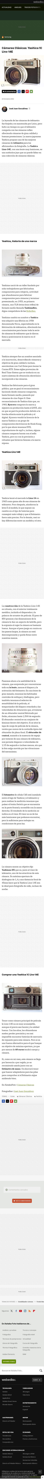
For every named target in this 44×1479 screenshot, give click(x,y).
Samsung (8, 37)
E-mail (31, 91)
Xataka (4, 1392)
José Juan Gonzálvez (24, 1091)
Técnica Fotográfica (9, 1347)
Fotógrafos (6, 1334)
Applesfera (6, 1398)
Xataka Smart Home (9, 1401)
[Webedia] (38, 1)
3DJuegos (26, 1392)
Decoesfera (6, 1439)
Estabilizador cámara (25, 1302)
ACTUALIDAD (6, 7)
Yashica (39, 1096)
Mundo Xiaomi (7, 1404)
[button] (19, 108)
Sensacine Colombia (30, 1460)
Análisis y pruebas (9, 1330)
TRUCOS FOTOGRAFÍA (32, 7)
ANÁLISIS (17, 7)
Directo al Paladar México (11, 1463)
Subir (35, 1380)
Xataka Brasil (7, 1457)
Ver (23, 1201)
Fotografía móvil (29, 1334)
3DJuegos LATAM (28, 1454)
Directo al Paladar (8, 1421)
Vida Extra (26, 1395)
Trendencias (6, 1436)
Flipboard (27, 91)
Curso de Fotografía (30, 1343)
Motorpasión (27, 1421)
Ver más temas (9, 1361)
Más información (35, 1477)
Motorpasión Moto (29, 1424)
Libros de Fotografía (9, 1343)
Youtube (20, 1310)
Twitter (23, 91)
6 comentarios (10, 91)
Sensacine (26, 1406)
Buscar (41, 1370)
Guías (12, 1096)
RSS (29, 1310)
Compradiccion (7, 1442)
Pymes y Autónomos (30, 1439)
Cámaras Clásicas (25, 1085)
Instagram (25, 1310)
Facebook (19, 91)
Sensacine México (29, 1457)
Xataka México (7, 1454)
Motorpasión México (30, 1463)
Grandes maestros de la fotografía (32, 1348)
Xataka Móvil (7, 1395)
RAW (24, 1354)
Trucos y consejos (29, 1330)
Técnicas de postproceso (11, 1339)
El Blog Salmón (28, 1436)
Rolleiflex (30, 311)
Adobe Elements (8, 1354)
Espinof (25, 1409)
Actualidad (27, 1339)
